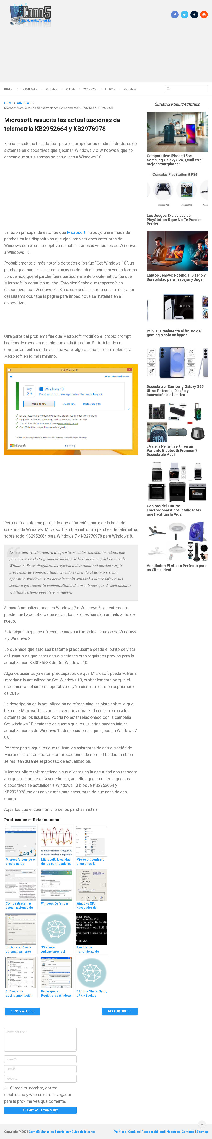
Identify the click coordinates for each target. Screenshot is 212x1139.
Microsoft (76, 232)
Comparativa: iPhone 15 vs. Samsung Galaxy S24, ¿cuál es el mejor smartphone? (175, 160)
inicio (8, 88)
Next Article (118, 1011)
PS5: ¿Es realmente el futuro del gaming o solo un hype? (174, 333)
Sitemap (202, 1131)
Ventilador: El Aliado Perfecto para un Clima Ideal (176, 567)
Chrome (51, 88)
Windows (89, 88)
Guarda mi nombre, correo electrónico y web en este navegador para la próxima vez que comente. (37, 1095)
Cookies (134, 1131)
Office (70, 88)
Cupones (130, 88)
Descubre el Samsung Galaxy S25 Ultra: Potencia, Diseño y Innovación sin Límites (175, 390)
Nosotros (174, 1131)
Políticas (120, 1131)
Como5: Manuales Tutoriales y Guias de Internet (62, 1131)
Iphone (110, 88)
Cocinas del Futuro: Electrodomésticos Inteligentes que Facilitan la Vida (174, 510)
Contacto (188, 1131)
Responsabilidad (153, 1131)
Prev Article (23, 1011)
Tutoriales (29, 88)
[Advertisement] (106, 55)
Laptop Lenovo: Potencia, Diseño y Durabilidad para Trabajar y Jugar (176, 277)
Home (8, 103)
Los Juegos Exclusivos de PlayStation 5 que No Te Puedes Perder (174, 219)
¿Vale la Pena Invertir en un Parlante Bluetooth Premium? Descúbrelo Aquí (172, 450)
